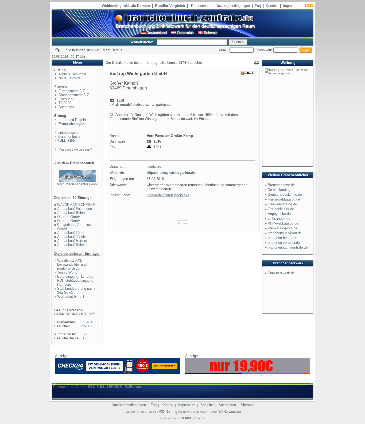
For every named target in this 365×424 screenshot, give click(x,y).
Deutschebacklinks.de (285, 195)
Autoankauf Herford (72, 241)
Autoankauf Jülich (71, 237)
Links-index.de (279, 219)
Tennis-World (67, 272)
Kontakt (272, 6)
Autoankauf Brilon (71, 213)
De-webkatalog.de (281, 190)
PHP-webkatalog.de (283, 223)
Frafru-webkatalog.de (284, 199)
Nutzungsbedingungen (233, 6)
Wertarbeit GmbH (70, 297)
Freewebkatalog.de (282, 204)
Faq (258, 6)
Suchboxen (227, 405)
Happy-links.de (279, 214)
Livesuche (65, 99)
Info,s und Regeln (71, 120)
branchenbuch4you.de (285, 233)
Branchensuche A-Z (73, 95)
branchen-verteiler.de (284, 243)
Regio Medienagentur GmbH (77, 184)
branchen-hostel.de (282, 238)
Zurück (182, 223)
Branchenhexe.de (281, 185)
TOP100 (64, 103)
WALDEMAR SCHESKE (76, 205)
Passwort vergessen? (74, 149)
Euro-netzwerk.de (281, 273)
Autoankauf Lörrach (72, 233)
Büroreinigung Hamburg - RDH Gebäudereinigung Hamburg (76, 280)
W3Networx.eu (229, 412)
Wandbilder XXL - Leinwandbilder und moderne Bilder (72, 264)
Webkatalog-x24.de (282, 228)
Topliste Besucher (71, 74)
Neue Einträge (68, 78)
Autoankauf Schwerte (73, 245)
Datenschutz (201, 6)
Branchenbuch (68, 137)
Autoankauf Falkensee (74, 209)
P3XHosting (168, 412)
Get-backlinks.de (281, 209)
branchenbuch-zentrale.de (288, 247)
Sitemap (247, 405)
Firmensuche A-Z (71, 91)
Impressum (291, 6)
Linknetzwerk (67, 133)
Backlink (207, 405)
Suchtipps (65, 107)
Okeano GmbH (68, 217)
